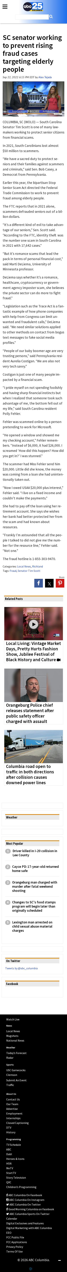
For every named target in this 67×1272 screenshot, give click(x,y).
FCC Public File (15, 1237)
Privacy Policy (14, 1247)
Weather (10, 1047)
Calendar (11, 1218)
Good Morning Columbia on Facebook (31, 1209)
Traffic (10, 1085)
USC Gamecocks (16, 1070)
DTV (8, 1127)
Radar (9, 1057)
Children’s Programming (21, 1187)
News (9, 1025)
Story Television (16, 1177)
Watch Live (12, 1019)
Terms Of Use (14, 1251)
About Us (11, 1094)
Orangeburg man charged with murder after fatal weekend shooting (34, 886)
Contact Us (13, 1099)
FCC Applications (16, 1242)
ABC (8, 1149)
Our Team (12, 1104)
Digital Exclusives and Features (25, 1223)
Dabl (9, 1154)
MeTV (9, 1168)
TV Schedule (13, 1144)
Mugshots (12, 1036)
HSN (9, 1163)
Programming (13, 1139)
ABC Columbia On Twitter (25, 1204)
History (10, 1132)
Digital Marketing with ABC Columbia (29, 1228)
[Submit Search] (51, 16)
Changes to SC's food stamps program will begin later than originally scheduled (34, 906)
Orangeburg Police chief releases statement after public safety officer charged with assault (30, 713)
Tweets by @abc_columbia (21, 968)
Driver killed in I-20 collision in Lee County (35, 853)
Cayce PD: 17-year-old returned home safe (35, 869)
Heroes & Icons (15, 1159)
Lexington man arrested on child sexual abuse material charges (32, 926)
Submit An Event (16, 1080)
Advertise (12, 1109)
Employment (14, 1113)
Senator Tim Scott (29, 571)
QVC (8, 1182)
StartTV (11, 1173)
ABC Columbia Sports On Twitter (29, 1214)
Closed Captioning (17, 1123)
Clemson (11, 1075)
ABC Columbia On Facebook (25, 1195)
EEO (8, 1232)
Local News (24, 566)
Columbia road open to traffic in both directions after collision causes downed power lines (30, 774)
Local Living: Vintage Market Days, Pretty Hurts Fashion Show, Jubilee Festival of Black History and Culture (33, 651)
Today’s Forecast (16, 1053)
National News (15, 1040)
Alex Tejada (45, 77)
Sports (10, 1064)
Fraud (13, 571)
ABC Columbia (33, 7)
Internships (13, 1118)
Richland (37, 566)
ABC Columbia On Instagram (26, 1200)
